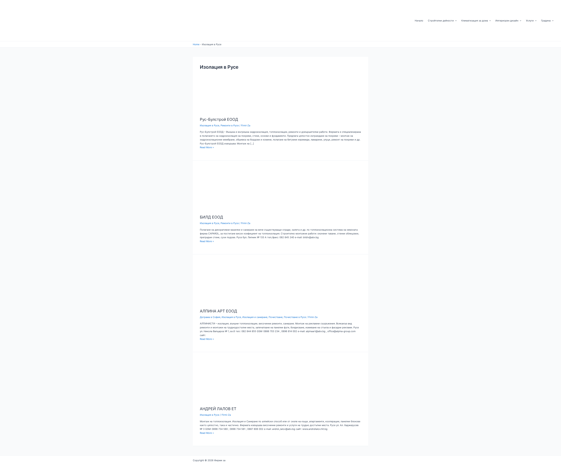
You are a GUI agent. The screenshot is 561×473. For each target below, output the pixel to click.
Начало (419, 20)
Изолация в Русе (209, 125)
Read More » (207, 147)
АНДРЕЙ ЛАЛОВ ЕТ (218, 408)
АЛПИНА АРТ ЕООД (218, 311)
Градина (546, 20)
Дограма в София (210, 317)
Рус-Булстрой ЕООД (219, 119)
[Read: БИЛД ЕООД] (220, 189)
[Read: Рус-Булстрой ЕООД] (214, 99)
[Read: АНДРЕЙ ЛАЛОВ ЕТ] (220, 380)
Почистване (276, 317)
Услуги (530, 20)
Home (196, 44)
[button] (455, 20)
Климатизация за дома (474, 20)
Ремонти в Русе (230, 125)
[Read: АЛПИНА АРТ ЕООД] (220, 283)
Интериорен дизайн (506, 20)
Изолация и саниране (254, 317)
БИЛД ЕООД (211, 217)
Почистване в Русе (295, 317)
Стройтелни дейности (441, 20)
